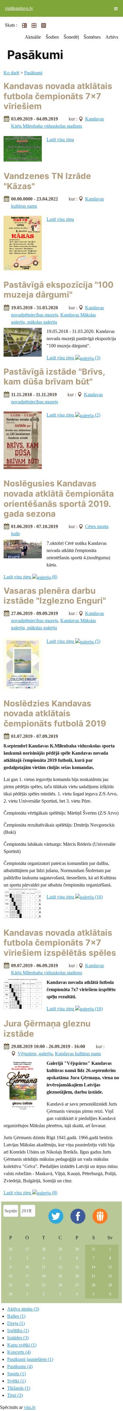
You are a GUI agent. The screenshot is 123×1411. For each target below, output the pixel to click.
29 (60, 1249)
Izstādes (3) (18, 1337)
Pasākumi (33, 72)
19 (60, 1276)
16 (10, 1276)
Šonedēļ (71, 37)
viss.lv (30, 1407)
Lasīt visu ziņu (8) (30, 576)
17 (27, 1276)
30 (77, 1249)
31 (93, 1249)
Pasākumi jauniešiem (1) (30, 1359)
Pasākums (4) (20, 1366)
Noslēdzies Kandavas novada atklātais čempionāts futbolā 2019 (55, 713)
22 (110, 1276)
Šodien (52, 37)
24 (27, 1285)
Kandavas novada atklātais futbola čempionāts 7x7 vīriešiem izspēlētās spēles (60, 943)
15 (110, 1267)
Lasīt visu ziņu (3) (73, 357)
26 (10, 1249)
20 (77, 1276)
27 (27, 1249)
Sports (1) (16, 1373)
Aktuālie (33, 37)
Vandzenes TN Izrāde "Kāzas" (47, 181)
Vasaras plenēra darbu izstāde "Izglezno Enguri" (55, 596)
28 (43, 1249)
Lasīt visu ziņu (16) (75, 896)
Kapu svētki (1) (21, 1344)
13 (77, 1267)
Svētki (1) (16, 1380)
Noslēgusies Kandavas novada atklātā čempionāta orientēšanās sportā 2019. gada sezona (59, 498)
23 (10, 1285)
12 (60, 1267)
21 (93, 1276)
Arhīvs (111, 37)
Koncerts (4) (19, 1352)
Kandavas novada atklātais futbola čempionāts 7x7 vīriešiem (58, 96)
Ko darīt (11, 72)
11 (43, 1267)
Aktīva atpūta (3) (23, 1308)
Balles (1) (16, 1316)
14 (93, 1267)
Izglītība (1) (18, 1330)
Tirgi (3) (15, 1395)
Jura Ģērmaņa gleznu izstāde (47, 1028)
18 (43, 1276)
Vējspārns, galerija (35, 1053)
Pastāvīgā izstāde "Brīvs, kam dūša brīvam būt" (54, 377)
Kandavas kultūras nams (78, 1053)
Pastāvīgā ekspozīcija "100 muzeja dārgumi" (58, 290)
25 (43, 1285)
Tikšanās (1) (18, 1388)
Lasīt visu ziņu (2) (73, 414)
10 (27, 1267)
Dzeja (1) (16, 1323)
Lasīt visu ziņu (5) (73, 641)
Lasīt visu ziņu (60, 139)
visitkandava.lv (19, 8)
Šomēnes (92, 37)
